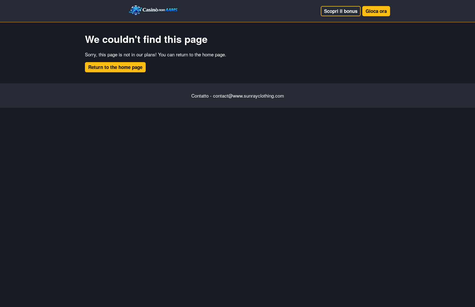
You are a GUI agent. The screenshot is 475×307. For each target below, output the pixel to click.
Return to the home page (115, 67)
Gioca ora (376, 11)
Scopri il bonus (340, 11)
